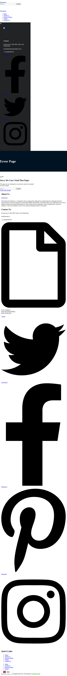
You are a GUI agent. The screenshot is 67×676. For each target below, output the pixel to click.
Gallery (7, 659)
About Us (7, 656)
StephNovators (36, 674)
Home (6, 655)
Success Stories (9, 658)
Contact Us (8, 661)
